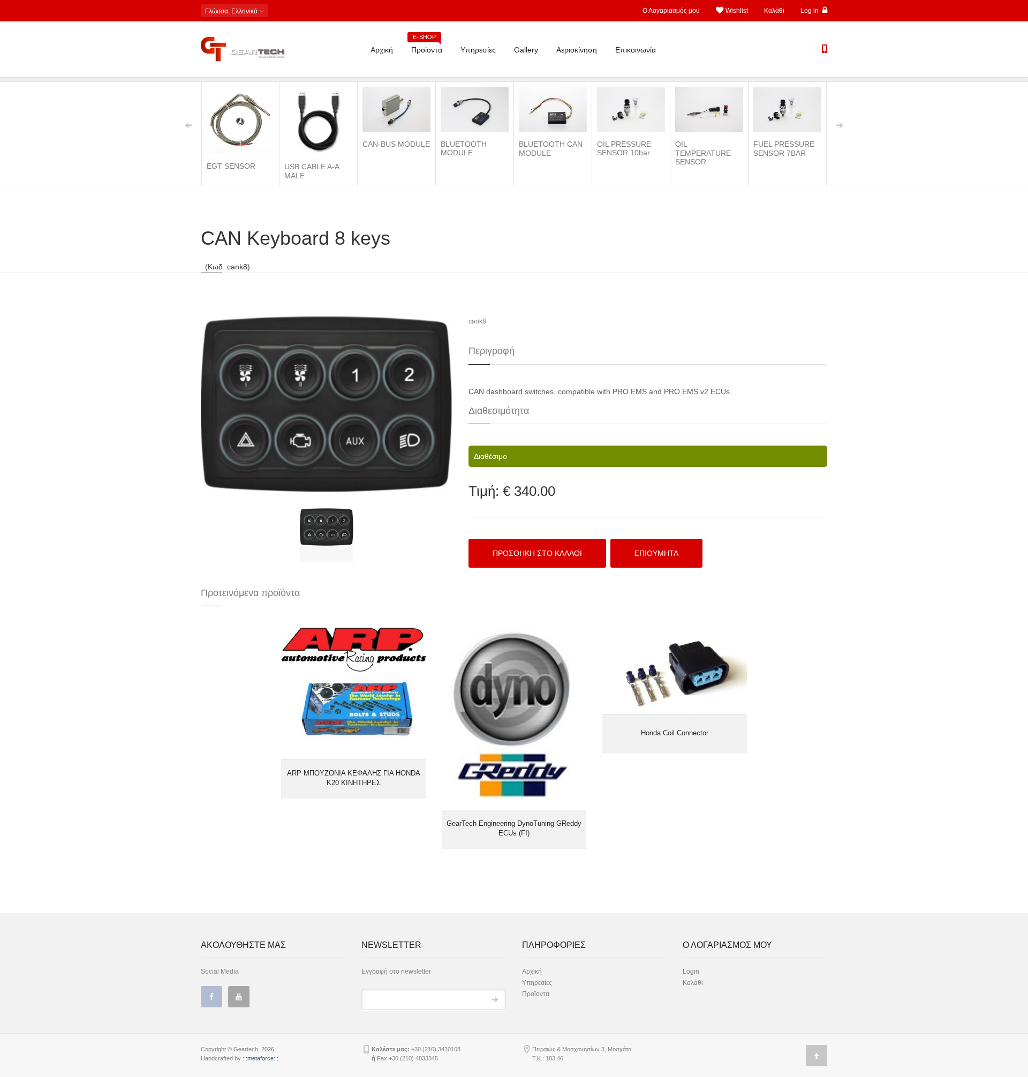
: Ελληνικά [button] (232, 11)
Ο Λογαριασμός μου (671, 10)
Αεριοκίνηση (576, 50)
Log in (810, 10)
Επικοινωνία (635, 50)
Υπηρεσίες (478, 50)
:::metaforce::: (260, 1058)
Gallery (526, 50)
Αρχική (382, 50)
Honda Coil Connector (674, 733)
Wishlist (736, 10)
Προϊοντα (426, 46)
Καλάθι (774, 10)
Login (691, 971)
